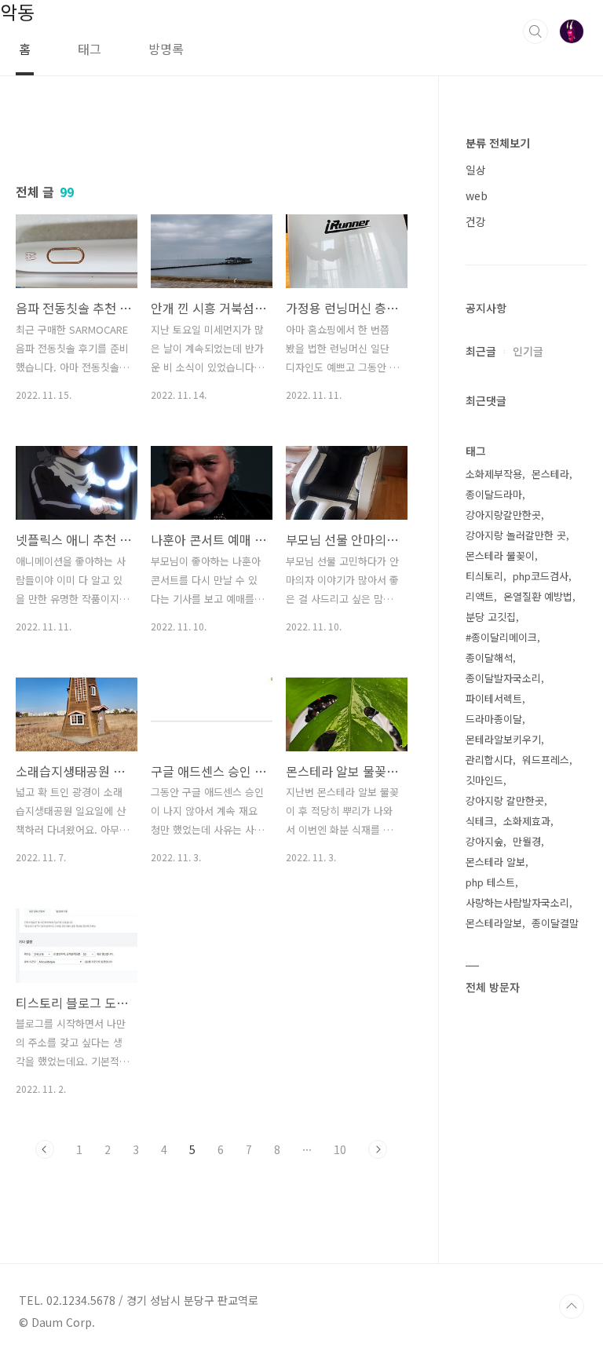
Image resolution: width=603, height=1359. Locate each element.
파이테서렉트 (494, 698)
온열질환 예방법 (537, 596)
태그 (89, 48)
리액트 (480, 596)
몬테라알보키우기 (503, 739)
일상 (476, 169)
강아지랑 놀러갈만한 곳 (516, 535)
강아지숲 (484, 841)
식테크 (480, 820)
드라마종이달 (494, 718)
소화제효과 (526, 820)
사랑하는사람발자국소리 (517, 902)
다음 (377, 1149)
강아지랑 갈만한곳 (505, 800)
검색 (535, 31)
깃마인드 (484, 780)
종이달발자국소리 (503, 677)
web (477, 195)
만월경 (527, 841)
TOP (571, 1306)
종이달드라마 (494, 494)
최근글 (481, 351)
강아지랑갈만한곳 (503, 514)
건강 (476, 221)
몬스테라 (550, 473)
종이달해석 (489, 657)
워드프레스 (545, 759)
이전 (44, 1149)
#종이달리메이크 (501, 637)
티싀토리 (484, 575)
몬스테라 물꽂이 (500, 555)
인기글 (528, 351)
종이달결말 (555, 922)
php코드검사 (540, 575)
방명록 (166, 48)
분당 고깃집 (491, 616)
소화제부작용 (494, 473)
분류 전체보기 (498, 143)
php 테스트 (490, 882)
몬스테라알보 (494, 922)
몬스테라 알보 (495, 861)
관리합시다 (489, 759)
